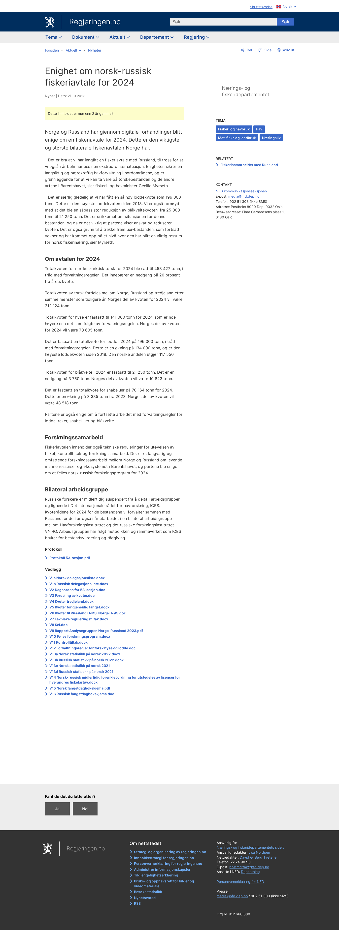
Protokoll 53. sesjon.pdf (69, 558)
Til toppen (117, 776)
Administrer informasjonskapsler (162, 869)
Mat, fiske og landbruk (237, 138)
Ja (57, 808)
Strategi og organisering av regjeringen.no (170, 852)
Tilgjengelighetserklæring (156, 875)
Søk (285, 21)
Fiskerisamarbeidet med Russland (249, 165)
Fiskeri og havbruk (234, 129)
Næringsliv (271, 138)
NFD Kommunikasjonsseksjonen (241, 191)
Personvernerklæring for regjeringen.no (168, 863)
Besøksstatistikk (148, 892)
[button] (73, 50)
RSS (137, 903)
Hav (259, 129)
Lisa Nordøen (259, 852)
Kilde (267, 50)
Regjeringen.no (95, 21)
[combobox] (223, 22)
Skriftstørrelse (261, 7)
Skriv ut (288, 50)
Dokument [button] (84, 37)
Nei (85, 808)
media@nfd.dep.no (243, 196)
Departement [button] (155, 37)
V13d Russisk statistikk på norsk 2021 (81, 671)
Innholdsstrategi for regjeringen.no (164, 858)
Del (249, 50)
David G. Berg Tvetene (258, 857)
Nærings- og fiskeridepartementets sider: (250, 847)
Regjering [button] (195, 37)
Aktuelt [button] (117, 37)
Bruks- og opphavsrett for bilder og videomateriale (164, 883)
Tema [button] (51, 37)
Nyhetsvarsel (145, 898)
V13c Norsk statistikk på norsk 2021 (79, 665)
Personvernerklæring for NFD (240, 881)
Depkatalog (250, 872)
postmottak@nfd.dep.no (249, 867)
